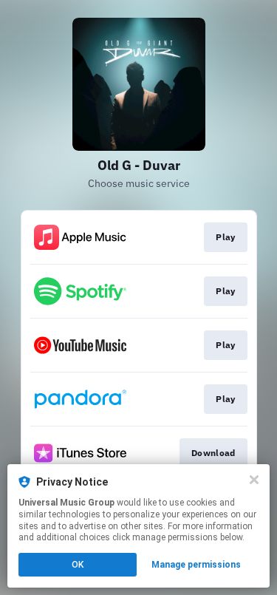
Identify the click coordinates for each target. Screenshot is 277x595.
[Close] (254, 480)
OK (77, 565)
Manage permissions (196, 565)
